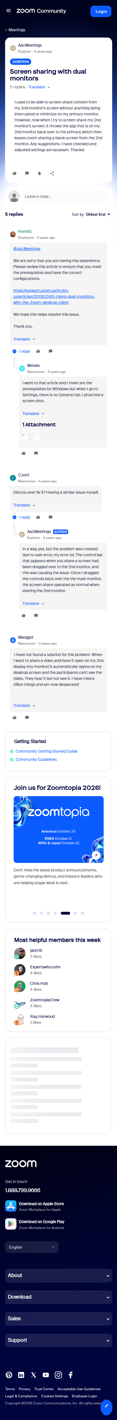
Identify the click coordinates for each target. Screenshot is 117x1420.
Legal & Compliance (21, 1396)
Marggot (26, 637)
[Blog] (8, 1374)
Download (20, 1297)
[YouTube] (45, 1374)
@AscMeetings (26, 248)
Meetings (17, 29)
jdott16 (36, 950)
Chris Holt (39, 983)
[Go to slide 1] (34, 913)
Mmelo (33, 365)
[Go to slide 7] (82, 913)
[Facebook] (70, 1374)
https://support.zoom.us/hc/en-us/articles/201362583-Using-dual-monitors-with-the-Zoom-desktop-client (54, 296)
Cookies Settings (54, 1396)
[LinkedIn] (21, 1374)
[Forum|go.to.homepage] (41, 11)
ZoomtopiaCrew (44, 999)
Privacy (24, 1389)
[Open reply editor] (58, 196)
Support (17, 1340)
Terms (10, 1389)
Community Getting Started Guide (47, 751)
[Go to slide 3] (48, 913)
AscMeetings (30, 45)
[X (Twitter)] (33, 1374)
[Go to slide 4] (55, 913)
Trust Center (44, 1389)
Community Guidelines (36, 759)
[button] (8, 11)
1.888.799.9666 (22, 1190)
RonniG (25, 231)
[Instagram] (58, 1374)
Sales (14, 1318)
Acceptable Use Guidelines (79, 1389)
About (15, 1275)
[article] (58, 292)
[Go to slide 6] (72, 913)
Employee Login (84, 1396)
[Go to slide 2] (41, 913)
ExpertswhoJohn (45, 966)
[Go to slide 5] (62, 913)
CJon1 (23, 475)
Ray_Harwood (42, 1016)
